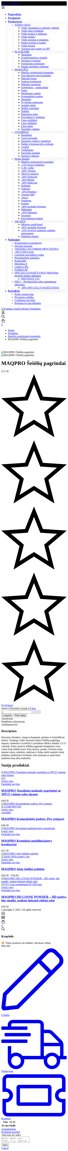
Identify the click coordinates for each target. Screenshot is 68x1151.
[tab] (34, 718)
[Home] (34, 913)
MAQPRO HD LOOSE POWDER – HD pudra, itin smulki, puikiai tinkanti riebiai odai (34, 898)
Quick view (7, 781)
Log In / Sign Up (10, 3)
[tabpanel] (34, 744)
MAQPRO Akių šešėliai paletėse (22, 869)
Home (11, 330)
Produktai (13, 333)
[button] (6, 812)
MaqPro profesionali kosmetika (24, 336)
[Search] (34, 317)
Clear (33, 708)
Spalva (5, 708)
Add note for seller (11, 1135)
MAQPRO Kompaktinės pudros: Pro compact (32, 819)
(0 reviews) (7, 705)
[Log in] (3, 313)
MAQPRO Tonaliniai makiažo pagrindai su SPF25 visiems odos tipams (31, 792)
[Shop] (34, 918)
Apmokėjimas (8, 1129)
